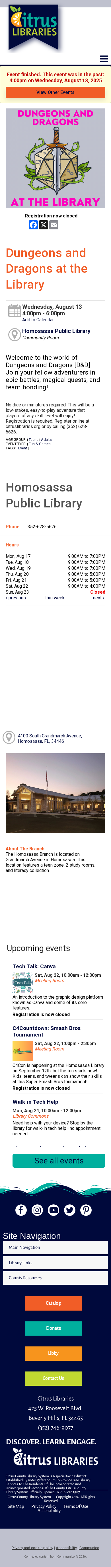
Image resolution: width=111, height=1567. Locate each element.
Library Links (20, 1262)
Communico (89, 1548)
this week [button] (55, 598)
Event (22, 448)
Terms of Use (75, 1506)
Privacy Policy (43, 1506)
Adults (46, 439)
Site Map (16, 1506)
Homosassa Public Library (56, 331)
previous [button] (16, 598)
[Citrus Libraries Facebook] (19, 1211)
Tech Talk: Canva (34, 966)
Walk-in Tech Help (35, 1102)
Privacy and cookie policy (32, 1548)
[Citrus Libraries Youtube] (53, 1211)
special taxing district (71, 1476)
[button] (104, 59)
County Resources (25, 1277)
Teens (33, 439)
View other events (55, 92)
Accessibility (49, 1510)
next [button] (98, 598)
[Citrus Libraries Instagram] (36, 1211)
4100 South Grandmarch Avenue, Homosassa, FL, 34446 (50, 738)
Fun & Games (40, 444)
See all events (59, 1160)
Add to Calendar (38, 319)
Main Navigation (24, 1247)
